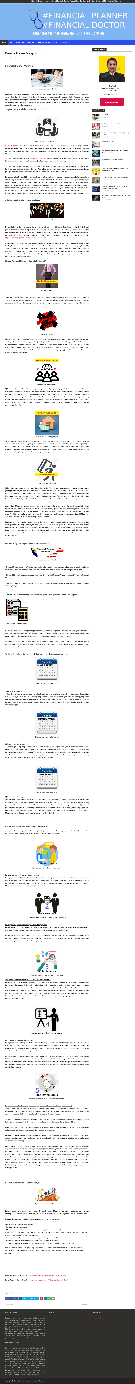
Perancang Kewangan (38, 158)
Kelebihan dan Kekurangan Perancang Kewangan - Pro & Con (116, 134)
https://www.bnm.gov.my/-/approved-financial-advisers (25, 238)
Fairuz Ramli (96, 1318)
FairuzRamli (41, 1381)
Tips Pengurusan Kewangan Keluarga (112, 124)
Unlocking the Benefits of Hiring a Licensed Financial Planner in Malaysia (114, 187)
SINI (7, 300)
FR (6, 58)
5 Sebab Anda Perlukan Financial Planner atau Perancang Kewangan (115, 170)
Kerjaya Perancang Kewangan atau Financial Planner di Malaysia (115, 152)
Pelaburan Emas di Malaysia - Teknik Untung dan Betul (116, 196)
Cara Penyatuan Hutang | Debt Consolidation (115, 177)
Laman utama (8, 49)
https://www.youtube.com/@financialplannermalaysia (48, 1280)
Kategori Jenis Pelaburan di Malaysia (112, 160)
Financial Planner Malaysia (16, 1293)
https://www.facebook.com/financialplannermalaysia (46, 1275)
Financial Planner (11, 146)
